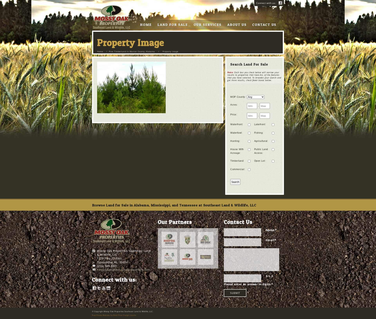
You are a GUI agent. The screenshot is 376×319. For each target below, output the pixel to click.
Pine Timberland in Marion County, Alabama (132, 51)
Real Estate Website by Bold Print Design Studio (114, 315)
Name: (271, 230)
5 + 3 (269, 276)
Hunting (235, 141)
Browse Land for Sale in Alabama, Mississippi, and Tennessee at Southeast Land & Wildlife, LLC (174, 205)
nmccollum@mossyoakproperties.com (123, 270)
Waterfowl (236, 132)
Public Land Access (261, 151)
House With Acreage (237, 151)
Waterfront (236, 124)
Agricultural (261, 141)
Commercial (237, 169)
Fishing (258, 132)
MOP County (238, 97)
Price (233, 114)
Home (100, 51)
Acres (234, 104)
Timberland (237, 161)
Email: (271, 240)
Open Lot (260, 161)
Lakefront (260, 124)
